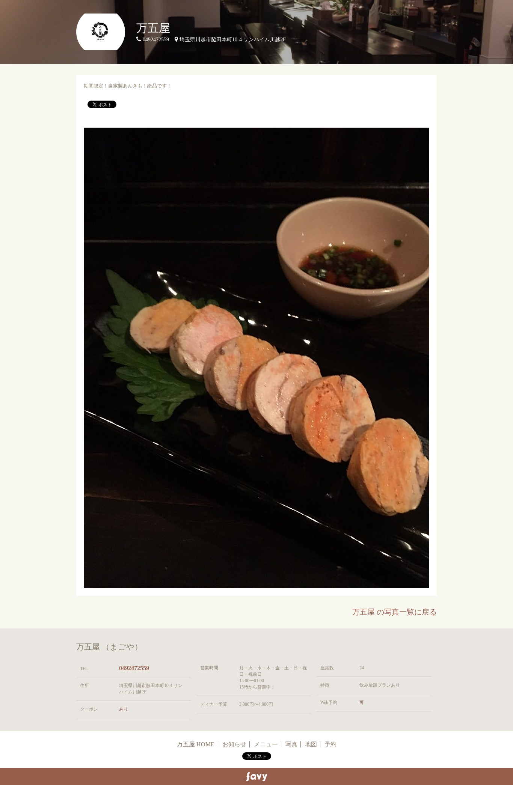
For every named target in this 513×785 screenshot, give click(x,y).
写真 (291, 744)
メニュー (266, 744)
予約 (330, 744)
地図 (311, 744)
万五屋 (153, 28)
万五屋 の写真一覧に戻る (394, 612)
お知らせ (234, 744)
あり (123, 709)
